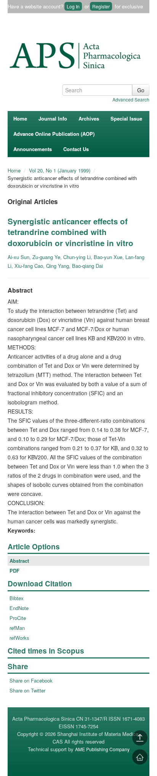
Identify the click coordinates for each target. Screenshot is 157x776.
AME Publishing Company (102, 749)
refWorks (19, 637)
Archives (88, 118)
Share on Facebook (31, 680)
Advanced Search (130, 99)
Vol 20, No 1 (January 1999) (60, 170)
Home (20, 118)
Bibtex (17, 598)
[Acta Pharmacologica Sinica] (76, 53)
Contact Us (76, 149)
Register (101, 6)
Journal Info (52, 118)
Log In (73, 6)
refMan (17, 627)
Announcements (32, 149)
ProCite (18, 617)
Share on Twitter (27, 690)
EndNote (19, 608)
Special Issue (126, 118)
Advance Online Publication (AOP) (54, 133)
